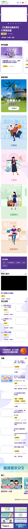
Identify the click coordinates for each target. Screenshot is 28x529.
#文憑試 (9, 37)
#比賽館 (16, 372)
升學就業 (4, 33)
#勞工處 (8, 299)
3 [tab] (13, 23)
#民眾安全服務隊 (18, 443)
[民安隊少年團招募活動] (7, 431)
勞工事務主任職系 (7, 293)
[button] (17, 3)
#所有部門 (6, 314)
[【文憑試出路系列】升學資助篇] (14, 14)
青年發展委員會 (10, 262)
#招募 (24, 443)
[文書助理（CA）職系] (21, 321)
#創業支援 (20, 388)
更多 (26, 358)
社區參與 (17, 366)
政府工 (3, 296)
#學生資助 (3, 37)
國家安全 (5, 265)
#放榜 (12, 37)
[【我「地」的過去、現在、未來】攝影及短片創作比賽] (7, 363)
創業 (24, 262)
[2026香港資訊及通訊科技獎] (7, 395)
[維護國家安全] (14, 467)
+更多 (25, 274)
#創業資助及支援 (18, 423)
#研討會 (24, 423)
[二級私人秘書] (21, 334)
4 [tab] (15, 23)
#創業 (15, 388)
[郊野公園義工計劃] (7, 449)
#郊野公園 (20, 456)
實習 (4, 262)
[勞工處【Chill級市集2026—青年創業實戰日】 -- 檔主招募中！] (7, 378)
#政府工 (3, 299)
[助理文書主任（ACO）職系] (21, 308)
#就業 (26, 67)
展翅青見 (18, 262)
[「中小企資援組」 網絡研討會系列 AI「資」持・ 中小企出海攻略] (7, 413)
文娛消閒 (5, 66)
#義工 (15, 456)
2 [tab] (10, 23)
